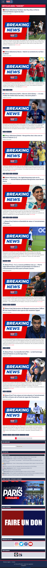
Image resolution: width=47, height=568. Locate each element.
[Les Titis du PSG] (9, 1)
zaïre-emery (8, 131)
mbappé (8, 348)
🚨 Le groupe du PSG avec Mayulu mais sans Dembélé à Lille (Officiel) (17, 474)
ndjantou (17, 434)
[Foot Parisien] (20, 554)
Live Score (22, 567)
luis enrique (8, 391)
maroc (7, 47)
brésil (4, 89)
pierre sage (13, 304)
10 (31, 438)
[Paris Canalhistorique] (16, 554)
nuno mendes (22, 434)
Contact (13, 562)
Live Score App (28, 567)
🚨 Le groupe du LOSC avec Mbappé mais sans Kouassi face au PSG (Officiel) (19, 466)
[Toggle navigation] (3, 1)
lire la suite (17, 44)
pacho (27, 434)
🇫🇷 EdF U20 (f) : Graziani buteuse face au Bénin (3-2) (17, 468)
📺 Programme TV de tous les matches (11, 469)
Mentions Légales (6, 562)
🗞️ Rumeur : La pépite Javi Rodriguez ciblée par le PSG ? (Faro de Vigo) (19, 457)
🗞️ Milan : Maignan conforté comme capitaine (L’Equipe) (17, 458)
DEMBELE (5, 260)
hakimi (4, 47)
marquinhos (15, 173)
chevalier (5, 434)
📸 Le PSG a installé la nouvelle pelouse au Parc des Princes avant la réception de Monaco (23, 473)
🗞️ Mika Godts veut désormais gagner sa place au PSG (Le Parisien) (18, 471)
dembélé (4, 304)
